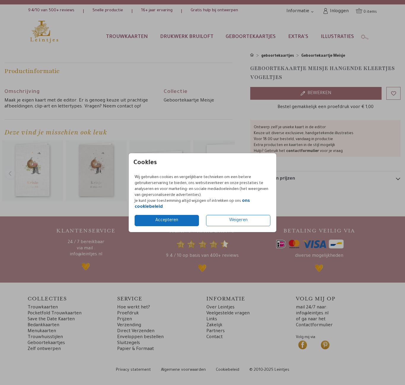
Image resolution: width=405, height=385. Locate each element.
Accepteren (166, 220)
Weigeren (238, 220)
